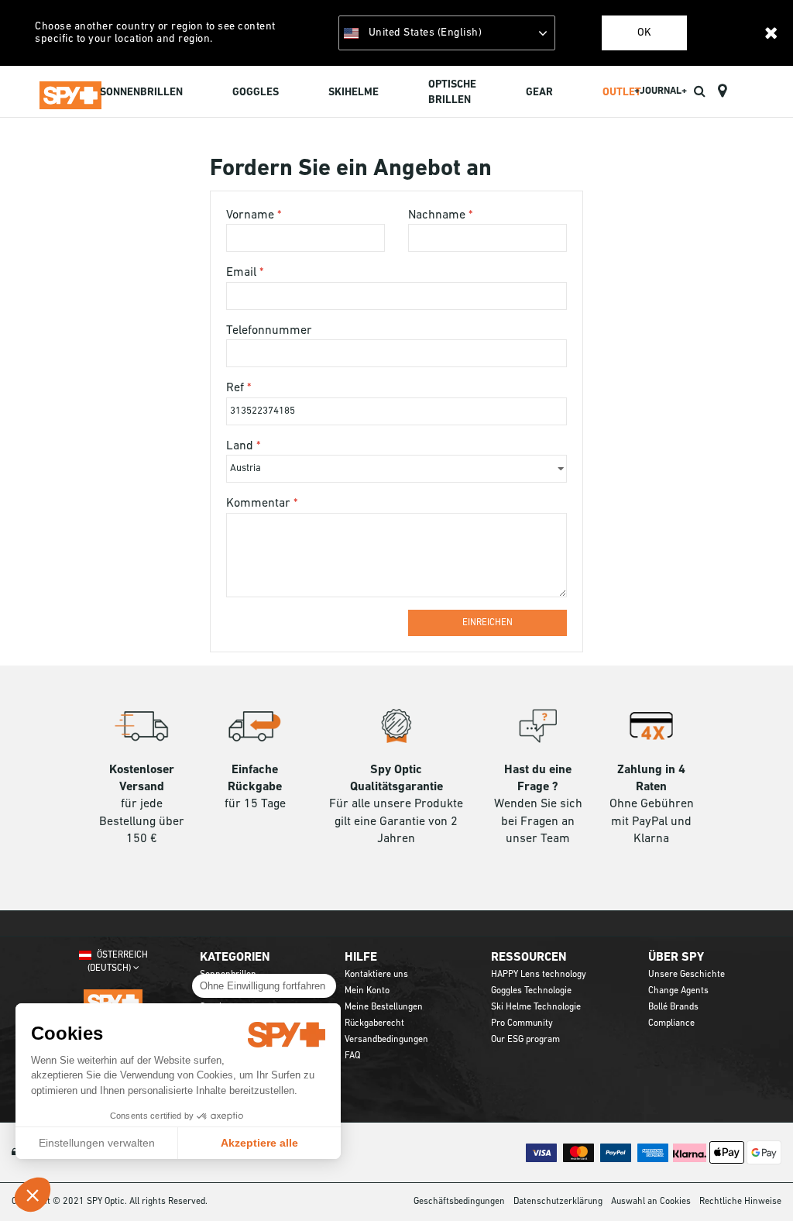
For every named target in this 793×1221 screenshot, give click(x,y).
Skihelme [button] (353, 92)
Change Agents (678, 991)
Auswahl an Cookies (651, 1201)
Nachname (438, 215)
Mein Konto (367, 991)
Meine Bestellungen (384, 1007)
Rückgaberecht (374, 1023)
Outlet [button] (621, 92)
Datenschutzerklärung (557, 1201)
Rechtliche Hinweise (740, 1201)
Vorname (251, 215)
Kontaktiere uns (376, 974)
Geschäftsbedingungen (459, 1201)
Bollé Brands (673, 1007)
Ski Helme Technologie (536, 1007)
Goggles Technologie (531, 991)
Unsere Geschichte (686, 974)
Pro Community (522, 1023)
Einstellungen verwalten (97, 1143)
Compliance (671, 1023)
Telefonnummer (269, 331)
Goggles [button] (255, 92)
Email (242, 273)
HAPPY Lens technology (538, 974)
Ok (644, 33)
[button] (32, 1194)
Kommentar (260, 503)
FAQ (352, 1056)
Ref (236, 388)
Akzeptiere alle (259, 1143)
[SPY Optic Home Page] (70, 92)
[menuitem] (141, 94)
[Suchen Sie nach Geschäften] (722, 91)
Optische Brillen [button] (452, 92)
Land (241, 446)
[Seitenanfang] (757, 1181)
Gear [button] (539, 92)
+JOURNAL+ (660, 91)
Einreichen (487, 623)
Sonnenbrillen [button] (141, 92)
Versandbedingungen (386, 1039)
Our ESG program (525, 1039)
